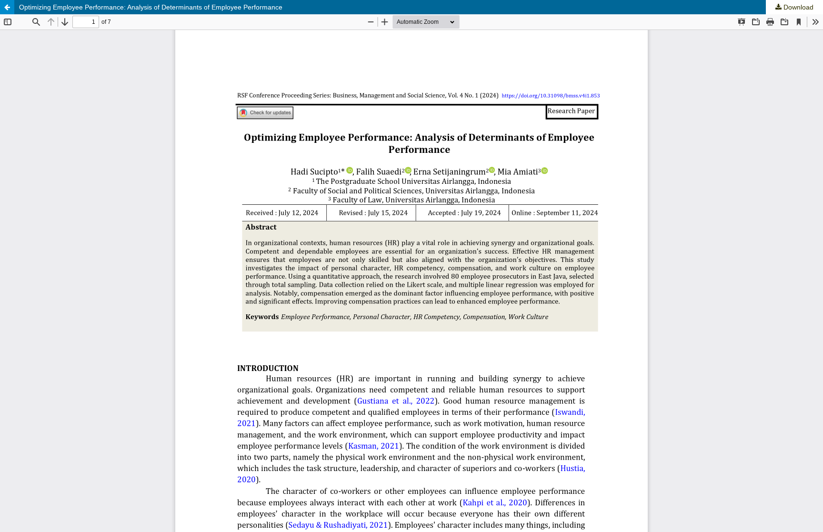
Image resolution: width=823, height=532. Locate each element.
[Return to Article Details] (7, 7)
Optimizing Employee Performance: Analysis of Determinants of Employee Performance (150, 7)
